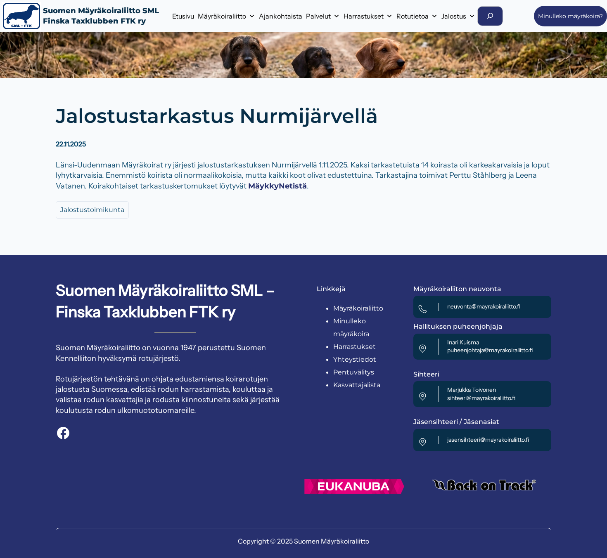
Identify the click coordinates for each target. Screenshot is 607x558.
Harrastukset (364, 16)
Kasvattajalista (356, 385)
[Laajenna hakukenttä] (490, 16)
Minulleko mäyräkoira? (570, 16)
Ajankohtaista (280, 16)
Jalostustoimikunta (92, 210)
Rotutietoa (412, 16)
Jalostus (453, 16)
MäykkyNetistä (277, 186)
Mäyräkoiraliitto (222, 16)
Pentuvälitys (353, 372)
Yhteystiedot (354, 359)
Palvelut (318, 16)
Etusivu (183, 16)
